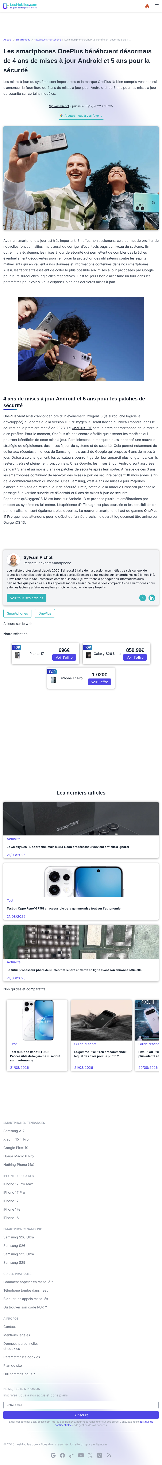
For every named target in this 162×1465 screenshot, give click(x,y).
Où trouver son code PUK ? (25, 1307)
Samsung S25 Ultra (18, 1254)
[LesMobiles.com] (20, 6)
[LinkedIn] (151, 598)
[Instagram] (99, 1455)
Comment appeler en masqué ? (28, 1282)
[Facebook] (62, 1455)
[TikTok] (72, 1455)
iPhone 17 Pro (14, 1192)
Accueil (7, 39)
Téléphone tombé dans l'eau (25, 1290)
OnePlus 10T (82, 428)
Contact (9, 1326)
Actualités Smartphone (47, 39)
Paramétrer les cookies (21, 1357)
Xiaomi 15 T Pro (16, 1139)
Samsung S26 (14, 1245)
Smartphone (23, 39)
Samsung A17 (13, 1131)
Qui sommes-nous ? (19, 1374)
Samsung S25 (14, 1262)
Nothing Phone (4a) (18, 1164)
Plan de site (12, 1365)
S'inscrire (81, 1415)
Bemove (101, 1444)
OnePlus (44, 613)
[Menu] (157, 5)
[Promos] (147, 5)
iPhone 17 (11, 1201)
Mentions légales (16, 1335)
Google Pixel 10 (15, 1148)
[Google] (53, 1455)
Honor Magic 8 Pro (18, 1156)
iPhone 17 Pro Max (18, 1184)
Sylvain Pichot (59, 106)
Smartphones (17, 613)
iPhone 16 (11, 1218)
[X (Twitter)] (142, 598)
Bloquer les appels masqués (25, 1299)
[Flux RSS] (109, 1455)
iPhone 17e (11, 1209)
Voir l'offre (64, 657)
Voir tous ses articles (26, 598)
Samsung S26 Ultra (18, 1237)
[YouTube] (81, 1455)
